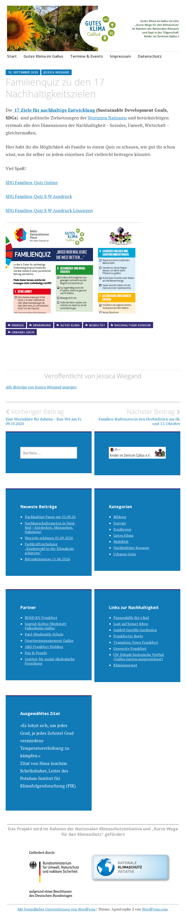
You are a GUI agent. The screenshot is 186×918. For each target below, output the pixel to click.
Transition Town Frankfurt (135, 642)
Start (12, 56)
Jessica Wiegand (56, 72)
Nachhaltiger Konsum (133, 325)
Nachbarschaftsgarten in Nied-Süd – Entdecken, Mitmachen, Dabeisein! (50, 527)
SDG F (11, 196)
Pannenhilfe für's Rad (131, 617)
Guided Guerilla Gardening (135, 629)
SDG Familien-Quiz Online (32, 182)
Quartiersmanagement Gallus (49, 640)
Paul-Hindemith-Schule (44, 634)
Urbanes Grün (23, 332)
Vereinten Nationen (107, 118)
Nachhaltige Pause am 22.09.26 (50, 516)
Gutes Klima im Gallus (43, 56)
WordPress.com (155, 909)
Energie (18, 325)
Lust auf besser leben (130, 623)
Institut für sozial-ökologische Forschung (50, 661)
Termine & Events (86, 56)
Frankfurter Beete (128, 635)
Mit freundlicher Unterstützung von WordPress (56, 909)
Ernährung (42, 325)
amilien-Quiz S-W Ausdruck (44, 196)
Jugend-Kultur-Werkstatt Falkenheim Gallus (45, 626)
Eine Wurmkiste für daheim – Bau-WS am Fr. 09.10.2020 (44, 417)
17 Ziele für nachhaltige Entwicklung (54, 110)
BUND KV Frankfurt (41, 617)
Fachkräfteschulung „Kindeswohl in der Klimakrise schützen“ (49, 548)
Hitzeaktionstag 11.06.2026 (47, 559)
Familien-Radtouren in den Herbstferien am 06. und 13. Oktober (139, 417)
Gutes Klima (70, 325)
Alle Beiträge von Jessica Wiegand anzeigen (41, 387)
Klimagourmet (125, 665)
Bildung (119, 516)
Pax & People (36, 652)
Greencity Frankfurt (130, 648)
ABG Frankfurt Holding (44, 646)
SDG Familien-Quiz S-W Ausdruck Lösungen (49, 210)
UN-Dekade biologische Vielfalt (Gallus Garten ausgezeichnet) (138, 656)
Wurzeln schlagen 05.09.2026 (49, 537)
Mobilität (97, 325)
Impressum (120, 56)
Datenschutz (150, 56)
